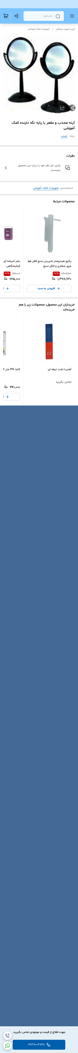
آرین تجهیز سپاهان (65, 29)
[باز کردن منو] (71, 16)
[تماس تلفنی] (7, 1035)
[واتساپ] (7, 1045)
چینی (64, 136)
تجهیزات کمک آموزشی (39, 29)
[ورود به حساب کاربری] (17, 16)
